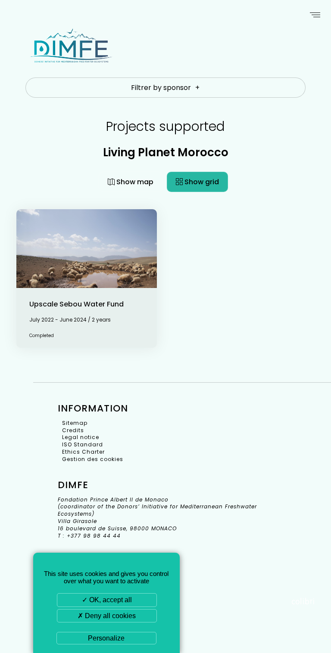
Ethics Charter (83, 451)
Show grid (201, 182)
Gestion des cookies (92, 459)
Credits (73, 430)
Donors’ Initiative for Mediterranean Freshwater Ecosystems (71, 55)
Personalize (106, 638)
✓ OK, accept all (107, 599)
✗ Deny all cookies (107, 615)
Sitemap (74, 423)
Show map (134, 182)
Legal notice (80, 437)
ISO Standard (82, 444)
